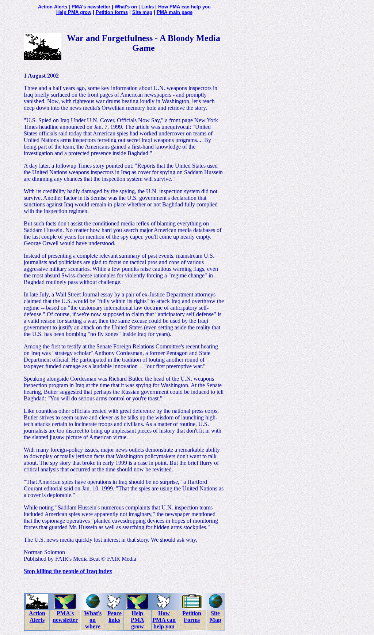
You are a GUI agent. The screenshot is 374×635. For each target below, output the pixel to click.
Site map (142, 12)
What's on (126, 7)
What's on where (93, 620)
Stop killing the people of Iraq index (68, 571)
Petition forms (112, 12)
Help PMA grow (73, 12)
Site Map (215, 616)
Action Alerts (52, 7)
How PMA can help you (184, 7)
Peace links (114, 616)
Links (147, 7)
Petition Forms (191, 616)
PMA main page (174, 12)
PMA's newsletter (91, 7)
